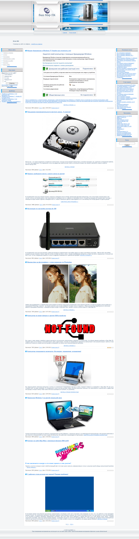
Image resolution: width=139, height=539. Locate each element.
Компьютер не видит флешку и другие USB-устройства (46, 315)
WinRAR (119, 127)
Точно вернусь (8, 74)
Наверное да (7, 76)
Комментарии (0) (56, 204)
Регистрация (72, 32)
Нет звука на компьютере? (124, 64)
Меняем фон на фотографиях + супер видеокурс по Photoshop (49, 262)
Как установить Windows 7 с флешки (127, 58)
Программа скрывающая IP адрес (126, 85)
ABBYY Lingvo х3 (121, 117)
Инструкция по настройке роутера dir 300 (41, 208)
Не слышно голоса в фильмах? (125, 63)
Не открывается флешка (124, 52)
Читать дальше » (31, 467)
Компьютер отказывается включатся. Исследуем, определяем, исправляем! (54, 351)
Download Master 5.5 (122, 131)
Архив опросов (13, 85)
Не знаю (6, 78)
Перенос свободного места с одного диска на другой (46, 174)
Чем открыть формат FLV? (124, 87)
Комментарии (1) (55, 107)
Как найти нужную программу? (125, 89)
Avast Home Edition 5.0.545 (124, 126)
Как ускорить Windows (123, 72)
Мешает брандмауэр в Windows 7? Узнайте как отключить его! (49, 50)
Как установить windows (123, 96)
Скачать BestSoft (121, 95)
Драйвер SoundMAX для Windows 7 (11, 101)
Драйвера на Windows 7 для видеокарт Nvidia (9, 99)
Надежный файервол (122, 104)
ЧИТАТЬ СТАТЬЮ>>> (86, 255)
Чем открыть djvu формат (124, 107)
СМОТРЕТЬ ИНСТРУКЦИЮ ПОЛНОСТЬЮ (95, 435)
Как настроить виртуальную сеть (126, 74)
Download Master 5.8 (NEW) (124, 116)
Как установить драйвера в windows (127, 98)
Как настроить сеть (122, 105)
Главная (65, 32)
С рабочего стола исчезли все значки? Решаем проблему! (47, 474)
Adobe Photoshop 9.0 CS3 (124, 135)
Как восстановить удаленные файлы (127, 68)
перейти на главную (36, 44)
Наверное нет (8, 79)
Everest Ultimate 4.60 (122, 121)
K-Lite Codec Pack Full (123, 125)
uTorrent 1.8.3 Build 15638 (124, 132)
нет (5, 81)
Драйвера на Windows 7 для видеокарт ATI (9, 94)
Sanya (40, 107)
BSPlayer (119, 118)
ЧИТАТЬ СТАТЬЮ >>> (69, 105)
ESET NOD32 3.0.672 (122, 119)
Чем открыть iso (121, 108)
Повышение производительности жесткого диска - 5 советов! (48, 112)
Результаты (5, 85)
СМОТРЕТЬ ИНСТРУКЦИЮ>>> (69, 201)
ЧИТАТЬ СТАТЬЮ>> (69, 309)
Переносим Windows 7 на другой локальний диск (44, 398)
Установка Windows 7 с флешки (125, 86)
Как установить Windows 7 (124, 54)
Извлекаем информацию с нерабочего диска (124, 66)
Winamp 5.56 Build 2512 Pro (124, 134)
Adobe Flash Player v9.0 (123, 123)
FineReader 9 (120, 129)
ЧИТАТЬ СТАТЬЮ (69, 167)
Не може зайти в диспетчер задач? (126, 73)
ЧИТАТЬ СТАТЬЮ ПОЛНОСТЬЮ (69, 392)
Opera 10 (119, 122)
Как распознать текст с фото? (125, 90)
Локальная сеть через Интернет (126, 59)
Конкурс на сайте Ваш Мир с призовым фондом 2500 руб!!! (48, 441)
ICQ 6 (118, 130)
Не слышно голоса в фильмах (125, 94)
